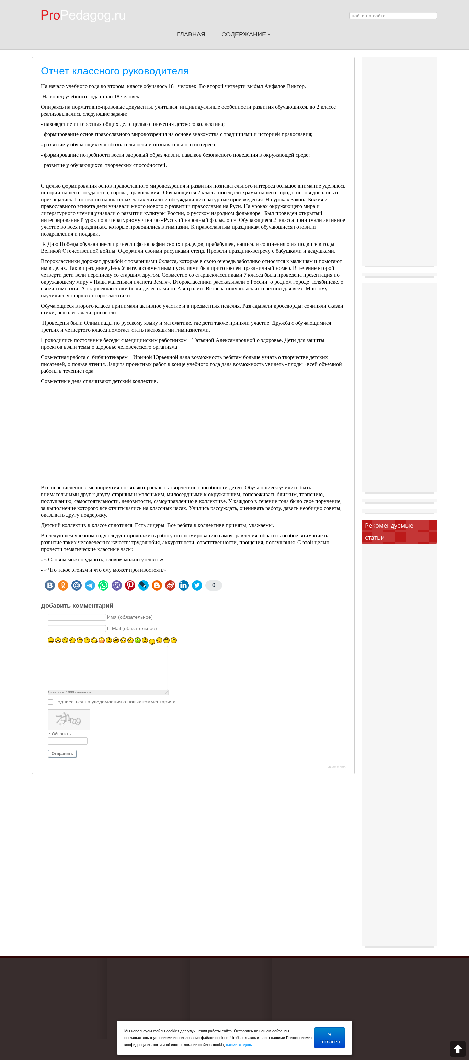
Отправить (62, 753)
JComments (337, 767)
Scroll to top (458, 1049)
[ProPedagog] (87, 27)
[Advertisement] (193, 436)
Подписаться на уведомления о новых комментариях (114, 702)
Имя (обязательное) (130, 617)
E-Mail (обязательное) (132, 628)
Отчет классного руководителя (115, 70)
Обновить (61, 733)
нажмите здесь (239, 1045)
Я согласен (330, 1038)
